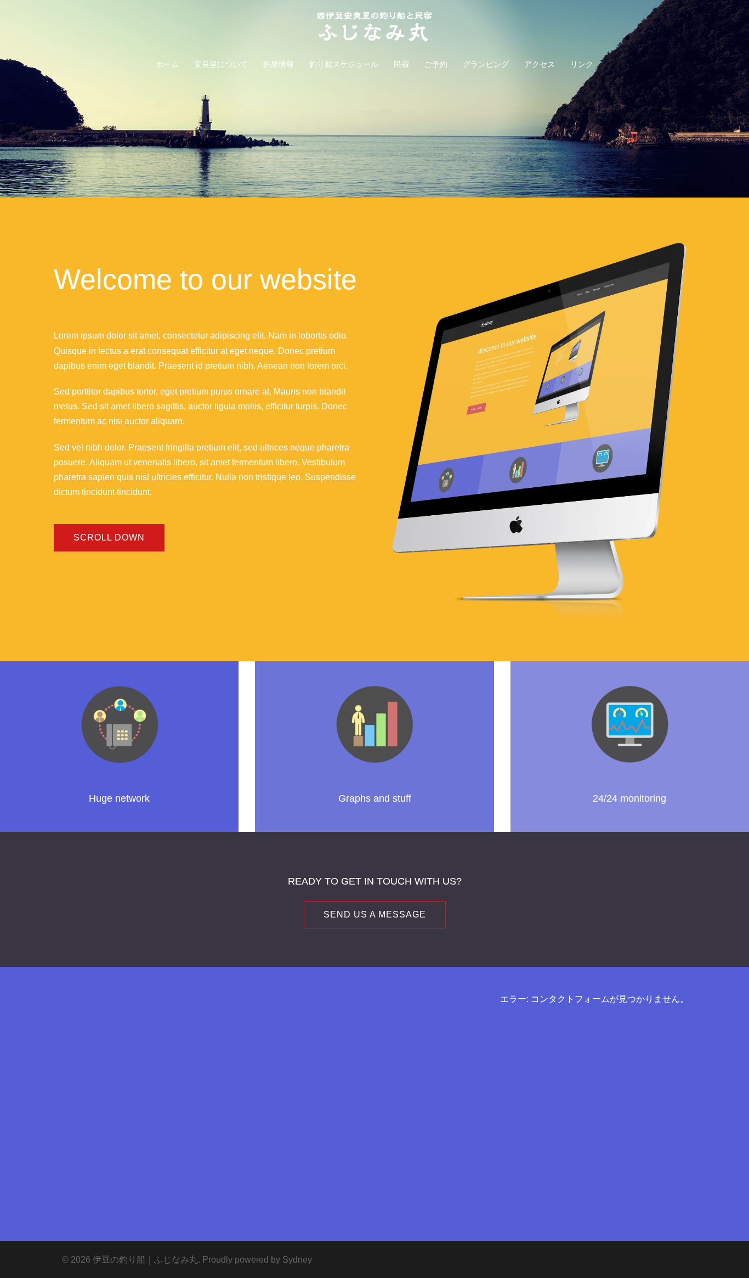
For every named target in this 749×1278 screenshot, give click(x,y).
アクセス (539, 64)
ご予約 (435, 64)
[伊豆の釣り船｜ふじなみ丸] (374, 30)
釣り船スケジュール (343, 64)
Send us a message (375, 914)
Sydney (297, 1259)
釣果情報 (278, 64)
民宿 (401, 64)
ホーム (167, 64)
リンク (581, 64)
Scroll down (109, 537)
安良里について (221, 64)
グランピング (486, 64)
